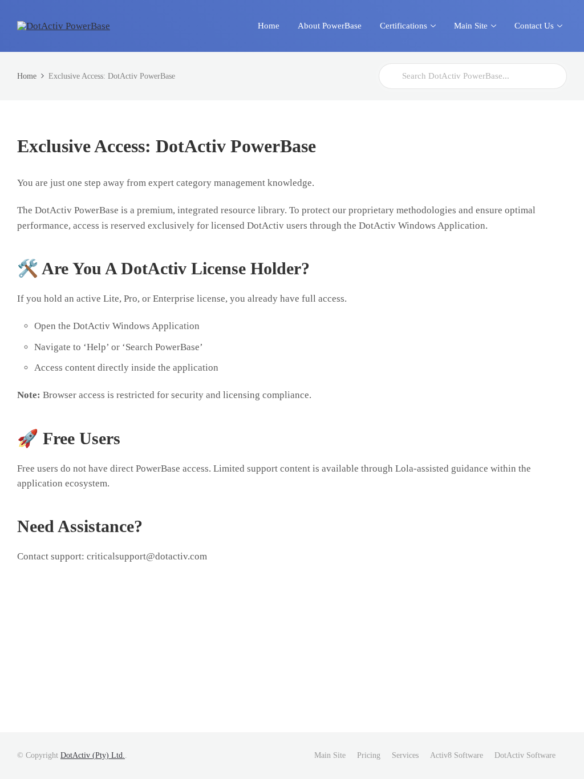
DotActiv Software (524, 755)
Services (405, 755)
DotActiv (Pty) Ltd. (92, 755)
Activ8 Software (456, 755)
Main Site (330, 755)
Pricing (368, 755)
